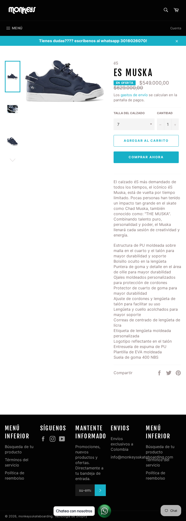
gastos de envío (134, 95)
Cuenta (175, 28)
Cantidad (165, 113)
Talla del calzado (129, 113)
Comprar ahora (146, 157)
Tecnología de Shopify (70, 516)
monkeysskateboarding (35, 516)
